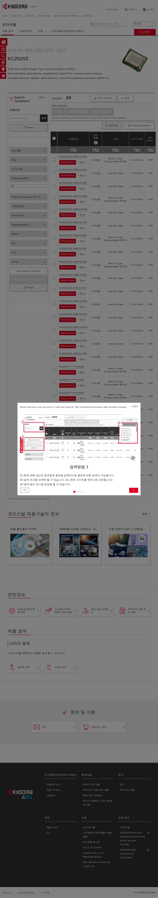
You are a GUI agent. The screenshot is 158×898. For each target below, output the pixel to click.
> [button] (133, 490)
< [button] (24, 490)
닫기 (134, 406)
